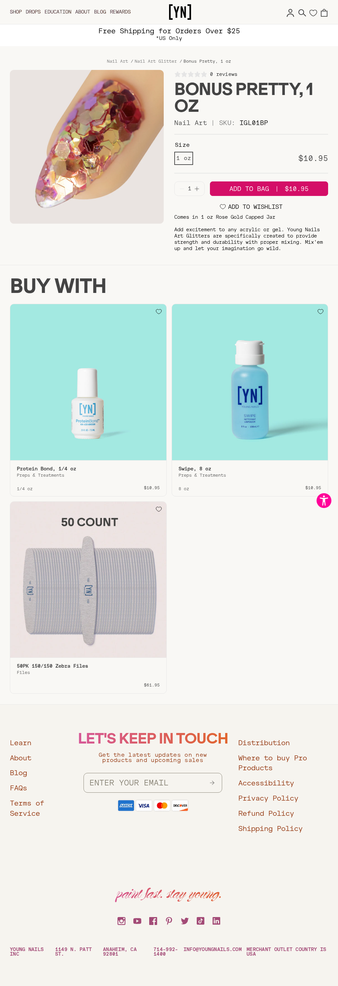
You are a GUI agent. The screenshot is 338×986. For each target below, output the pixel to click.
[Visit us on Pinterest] (169, 920)
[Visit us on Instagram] (121, 920)
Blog (100, 12)
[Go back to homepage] (180, 12)
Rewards (120, 12)
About (82, 12)
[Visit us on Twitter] (185, 920)
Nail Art (117, 61)
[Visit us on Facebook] (153, 920)
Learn (20, 743)
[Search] (302, 12)
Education (58, 12)
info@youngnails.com (213, 949)
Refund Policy (266, 813)
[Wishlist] (313, 12)
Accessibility (266, 783)
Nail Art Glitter (156, 61)
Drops (33, 12)
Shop (16, 12)
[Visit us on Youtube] (137, 920)
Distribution (264, 743)
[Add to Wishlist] (159, 312)
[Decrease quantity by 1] (182, 188)
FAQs (18, 788)
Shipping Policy (270, 828)
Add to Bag (269, 188)
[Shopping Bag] (324, 12)
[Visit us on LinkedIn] (216, 920)
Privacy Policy (268, 798)
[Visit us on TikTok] (201, 920)
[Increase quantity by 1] (196, 188)
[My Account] (290, 12)
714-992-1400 (165, 951)
